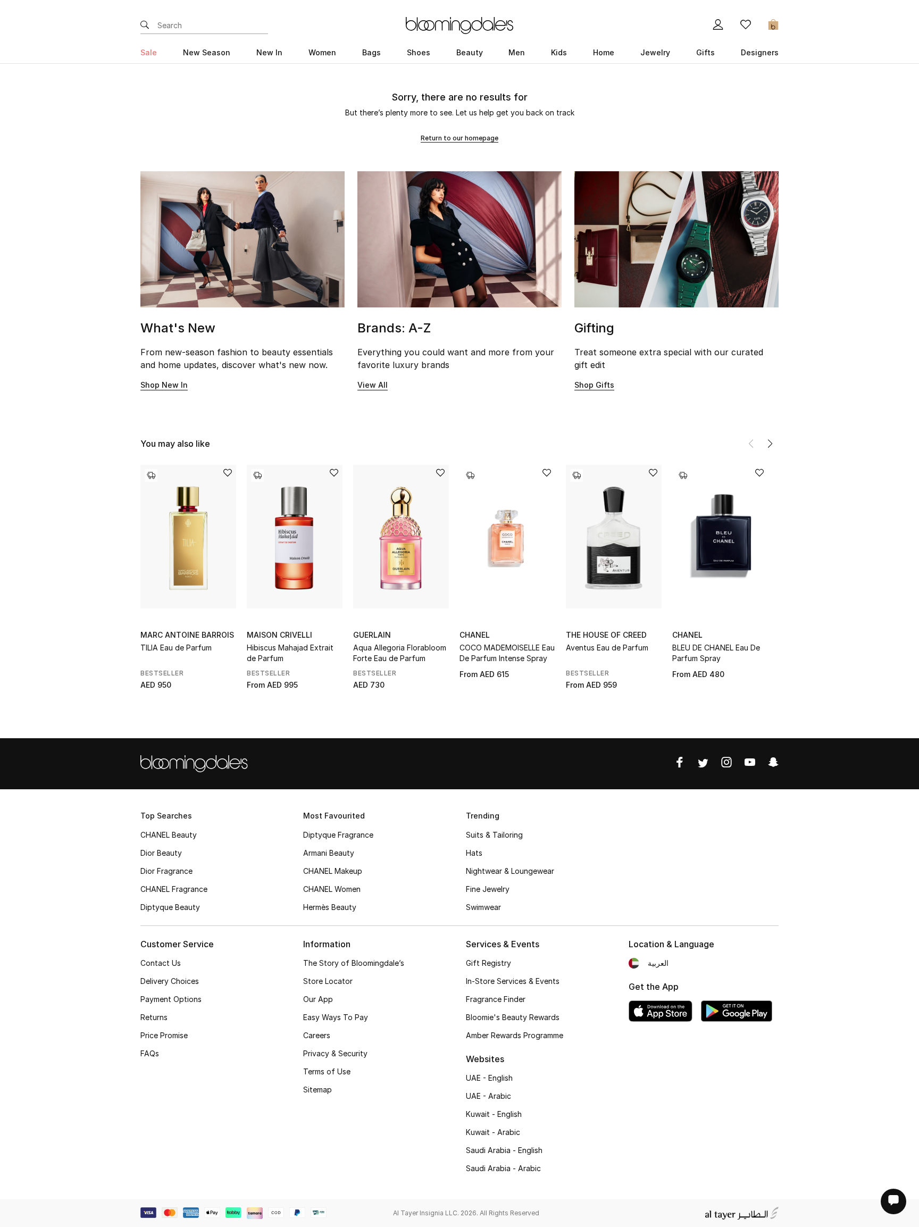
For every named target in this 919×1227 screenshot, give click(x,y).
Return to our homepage (459, 138)
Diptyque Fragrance (338, 834)
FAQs (149, 1053)
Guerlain (372, 634)
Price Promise (164, 1035)
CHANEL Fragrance (173, 889)
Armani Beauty (328, 852)
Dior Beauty (161, 852)
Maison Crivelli (279, 634)
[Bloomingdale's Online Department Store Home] (459, 24)
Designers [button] (760, 52)
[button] (770, 443)
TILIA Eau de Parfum (176, 647)
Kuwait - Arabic (493, 1132)
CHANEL (475, 634)
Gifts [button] (705, 52)
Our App (318, 999)
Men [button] (516, 52)
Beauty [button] (469, 52)
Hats (474, 852)
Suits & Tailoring (494, 834)
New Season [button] (206, 52)
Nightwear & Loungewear (510, 870)
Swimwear (483, 907)
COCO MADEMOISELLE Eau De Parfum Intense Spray (507, 653)
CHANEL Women (332, 889)
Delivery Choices (169, 981)
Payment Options (171, 999)
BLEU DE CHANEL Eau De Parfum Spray (716, 653)
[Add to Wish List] (227, 474)
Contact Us (160, 962)
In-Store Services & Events (512, 981)
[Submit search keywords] (144, 25)
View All (372, 384)
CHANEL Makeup (332, 870)
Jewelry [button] (655, 52)
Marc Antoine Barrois (187, 634)
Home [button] (603, 52)
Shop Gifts (594, 384)
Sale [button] (148, 52)
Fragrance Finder (495, 999)
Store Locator (328, 981)
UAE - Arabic (488, 1095)
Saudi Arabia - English (504, 1150)
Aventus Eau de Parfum (607, 647)
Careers (316, 1035)
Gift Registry (488, 962)
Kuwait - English (494, 1114)
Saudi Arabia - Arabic (503, 1168)
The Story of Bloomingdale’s (353, 962)
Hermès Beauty (329, 907)
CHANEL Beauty (168, 834)
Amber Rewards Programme (514, 1035)
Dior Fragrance (166, 870)
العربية (658, 962)
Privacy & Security (335, 1053)
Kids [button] (559, 52)
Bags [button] (371, 52)
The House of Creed (606, 634)
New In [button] (269, 52)
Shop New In (164, 384)
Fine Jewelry (487, 889)
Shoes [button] (418, 52)
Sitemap (317, 1089)
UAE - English (489, 1077)
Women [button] (322, 52)
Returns (154, 1017)
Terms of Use (326, 1071)
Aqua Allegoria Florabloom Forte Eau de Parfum (399, 653)
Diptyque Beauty (170, 907)
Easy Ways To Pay (335, 1017)
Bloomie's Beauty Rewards (512, 1017)
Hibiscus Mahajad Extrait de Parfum (290, 653)
